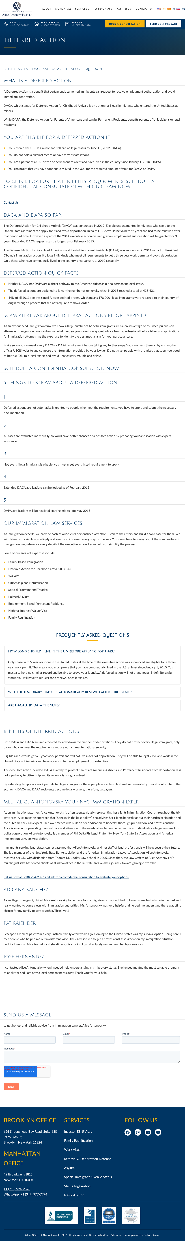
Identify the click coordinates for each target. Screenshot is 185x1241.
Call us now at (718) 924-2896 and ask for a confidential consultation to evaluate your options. (66, 877)
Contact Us (11, 202)
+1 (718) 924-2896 (17, 1189)
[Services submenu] (89, 9)
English (161, 9)
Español (171, 9)
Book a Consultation (124, 24)
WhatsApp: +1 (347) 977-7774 (25, 1194)
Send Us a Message (164, 24)
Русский (181, 9)
